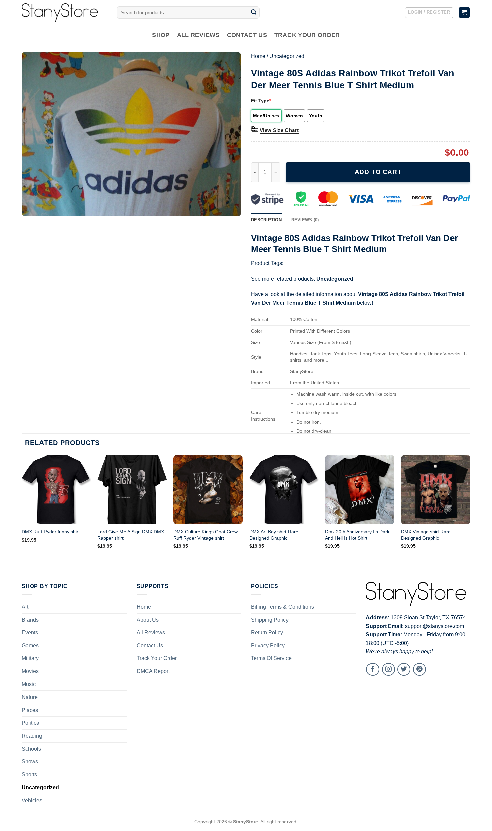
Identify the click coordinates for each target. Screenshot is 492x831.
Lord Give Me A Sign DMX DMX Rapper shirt (130, 535)
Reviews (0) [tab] (305, 219)
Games (30, 645)
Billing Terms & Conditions (282, 607)
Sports (29, 774)
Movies (30, 671)
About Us (148, 620)
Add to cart (378, 171)
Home (258, 56)
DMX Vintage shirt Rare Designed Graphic (426, 535)
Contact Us (247, 35)
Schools (31, 749)
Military (30, 658)
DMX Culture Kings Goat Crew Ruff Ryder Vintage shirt (205, 535)
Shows (30, 761)
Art (25, 607)
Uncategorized (286, 56)
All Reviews (198, 35)
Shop (160, 35)
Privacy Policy (268, 645)
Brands (30, 620)
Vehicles (32, 800)
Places (30, 710)
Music (29, 684)
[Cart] (464, 12)
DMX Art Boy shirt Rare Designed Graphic (273, 535)
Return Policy (267, 632)
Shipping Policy (270, 620)
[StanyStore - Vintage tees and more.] (64, 12)
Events (30, 632)
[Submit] (253, 12)
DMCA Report (153, 671)
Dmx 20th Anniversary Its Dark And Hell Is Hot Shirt (357, 535)
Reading (32, 736)
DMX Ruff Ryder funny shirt (51, 531)
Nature (30, 697)
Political (31, 723)
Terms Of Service (271, 658)
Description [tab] (266, 219)
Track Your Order (307, 35)
